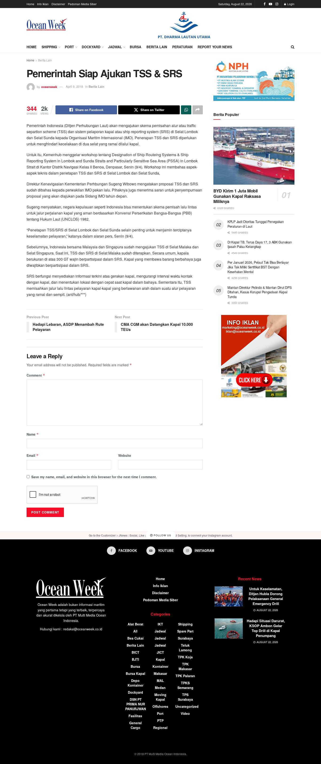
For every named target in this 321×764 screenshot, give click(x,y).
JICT (160, 652)
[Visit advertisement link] (184, 24)
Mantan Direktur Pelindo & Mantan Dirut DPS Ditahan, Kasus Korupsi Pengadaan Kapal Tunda (259, 292)
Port (69, 46)
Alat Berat (135, 624)
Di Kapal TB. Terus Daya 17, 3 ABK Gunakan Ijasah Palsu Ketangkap (259, 244)
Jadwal (115, 46)
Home (30, 4)
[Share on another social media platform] (197, 109)
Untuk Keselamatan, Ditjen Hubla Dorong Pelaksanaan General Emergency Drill (265, 596)
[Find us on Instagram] (276, 4)
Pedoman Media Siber (82, 4)
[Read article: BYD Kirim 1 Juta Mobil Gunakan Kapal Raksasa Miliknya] (253, 156)
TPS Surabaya (185, 697)
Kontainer (160, 666)
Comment (36, 375)
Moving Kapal (160, 697)
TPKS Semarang (185, 685)
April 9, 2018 (74, 86)
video (185, 713)
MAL (160, 680)
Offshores (160, 706)
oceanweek (49, 86)
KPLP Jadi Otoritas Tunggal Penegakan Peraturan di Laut (255, 224)
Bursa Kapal (135, 673)
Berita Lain (156, 46)
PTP (160, 720)
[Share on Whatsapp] (186, 109)
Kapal (160, 659)
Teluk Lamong (185, 647)
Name (33, 434)
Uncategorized (187, 706)
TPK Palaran (185, 675)
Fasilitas (135, 715)
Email (33, 455)
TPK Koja (185, 657)
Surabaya (185, 638)
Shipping (49, 46)
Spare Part (185, 631)
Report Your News (215, 46)
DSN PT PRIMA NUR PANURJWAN (135, 704)
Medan (160, 687)
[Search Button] (292, 47)
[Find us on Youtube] (270, 4)
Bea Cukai (135, 638)
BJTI (135, 659)
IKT (160, 624)
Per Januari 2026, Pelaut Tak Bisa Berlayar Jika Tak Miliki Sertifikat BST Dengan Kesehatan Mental (258, 267)
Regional (160, 727)
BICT (135, 652)
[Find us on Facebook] (265, 4)
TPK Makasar (185, 666)
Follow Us (162, 535)
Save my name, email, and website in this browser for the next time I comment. (94, 476)
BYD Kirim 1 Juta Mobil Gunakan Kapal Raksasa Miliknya (237, 196)
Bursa (135, 46)
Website (124, 455)
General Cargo (135, 725)
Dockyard (91, 46)
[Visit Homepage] (47, 24)
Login (290, 4)
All (135, 631)
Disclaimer (58, 4)
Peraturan (182, 46)
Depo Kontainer (135, 683)
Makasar (160, 673)
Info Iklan (43, 4)
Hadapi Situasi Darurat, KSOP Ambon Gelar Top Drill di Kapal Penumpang (266, 628)
